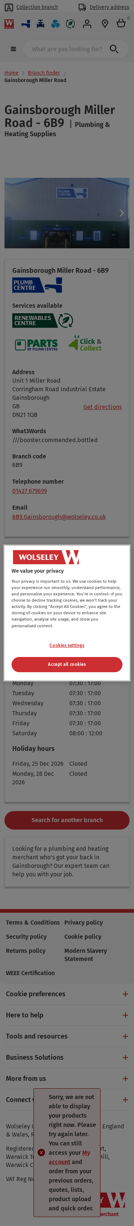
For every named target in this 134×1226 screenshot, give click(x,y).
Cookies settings (67, 645)
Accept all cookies (67, 664)
